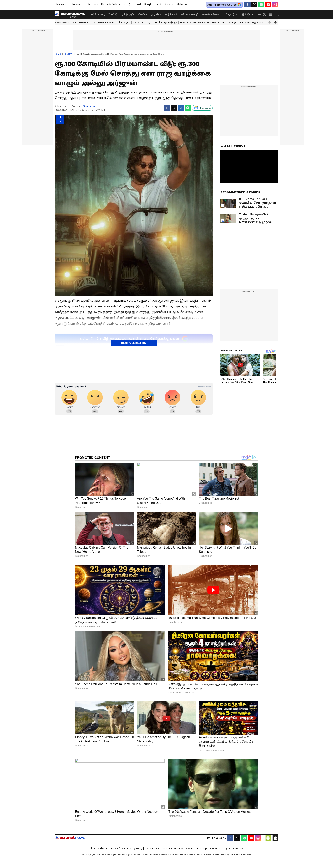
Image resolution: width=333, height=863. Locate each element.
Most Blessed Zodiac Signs (114, 22)
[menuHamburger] (271, 14)
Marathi (169, 4)
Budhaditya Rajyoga (166, 22)
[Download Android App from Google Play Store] (268, 838)
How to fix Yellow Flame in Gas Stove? (202, 22)
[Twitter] (254, 4)
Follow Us (206, 108)
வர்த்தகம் (171, 14)
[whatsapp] (261, 4)
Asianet (70, 837)
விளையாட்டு (190, 14)
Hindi (158, 4)
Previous (269, 22)
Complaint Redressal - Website (179, 848)
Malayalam (62, 4)
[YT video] (268, 4)
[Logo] (71, 14)
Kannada (92, 4)
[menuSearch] (277, 14)
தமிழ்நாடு (127, 14)
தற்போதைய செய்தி (103, 14)
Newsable (78, 4)
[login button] (265, 14)
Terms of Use (117, 848)
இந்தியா (247, 14)
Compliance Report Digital (215, 848)
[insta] (275, 4)
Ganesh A (89, 106)
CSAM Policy (152, 848)
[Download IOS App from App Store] (275, 838)
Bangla (148, 4)
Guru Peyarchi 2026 (84, 22)
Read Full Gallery (133, 343)
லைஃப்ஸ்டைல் (212, 14)
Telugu (127, 4)
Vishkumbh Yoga (142, 22)
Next (275, 22)
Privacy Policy (135, 848)
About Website (98, 848)
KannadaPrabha (110, 4)
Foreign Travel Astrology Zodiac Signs (250, 22)
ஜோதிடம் (232, 14)
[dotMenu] (260, 14)
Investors (238, 848)
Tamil (137, 4)
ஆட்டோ (156, 14)
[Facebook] (247, 4)
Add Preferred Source (222, 4)
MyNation (182, 4)
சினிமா (142, 14)
